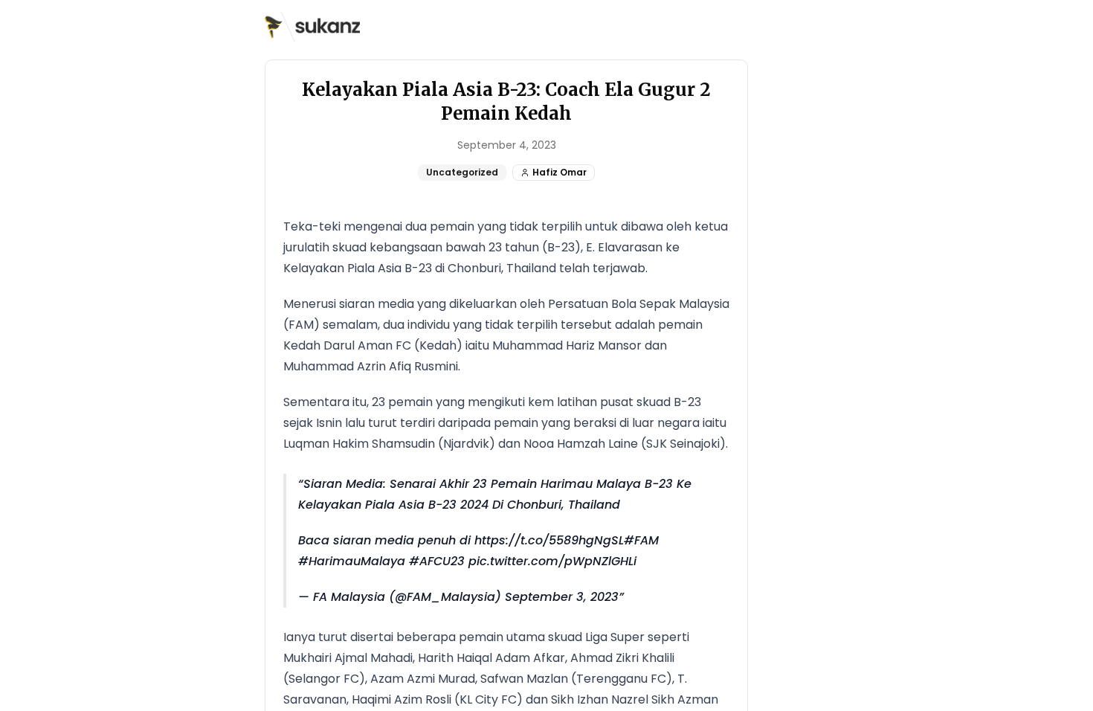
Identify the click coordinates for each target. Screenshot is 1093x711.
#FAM (641, 540)
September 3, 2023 (562, 596)
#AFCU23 (437, 561)
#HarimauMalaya (351, 561)
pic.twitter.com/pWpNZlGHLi (552, 561)
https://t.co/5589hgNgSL (549, 540)
